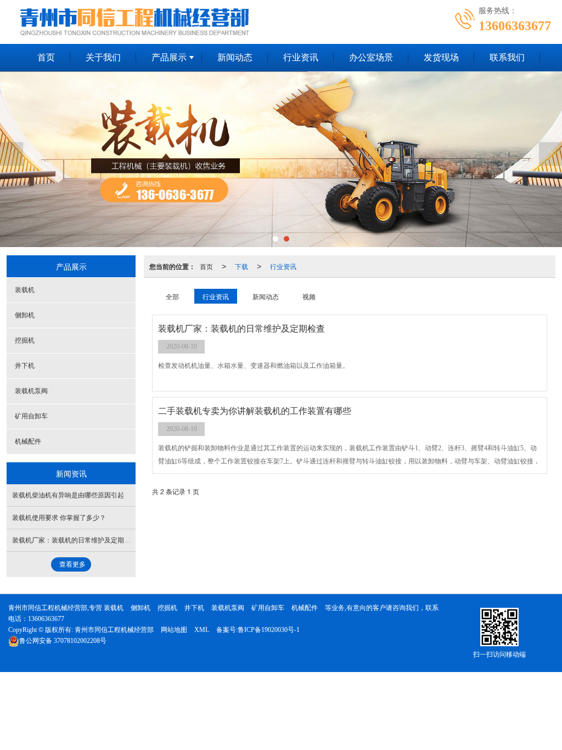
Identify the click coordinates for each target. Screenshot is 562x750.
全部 (172, 296)
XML (201, 630)
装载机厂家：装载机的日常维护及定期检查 (74, 540)
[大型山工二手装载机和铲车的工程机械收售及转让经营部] (281, 159)
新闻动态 (234, 57)
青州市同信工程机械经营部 (114, 630)
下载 (241, 266)
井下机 (25, 366)
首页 (46, 57)
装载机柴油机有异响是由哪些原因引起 (68, 495)
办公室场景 (371, 57)
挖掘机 (25, 340)
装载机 (25, 290)
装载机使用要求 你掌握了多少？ (59, 518)
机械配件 (28, 441)
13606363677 (46, 619)
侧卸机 (25, 315)
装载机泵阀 (31, 391)
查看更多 (72, 564)
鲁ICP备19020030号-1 (269, 630)
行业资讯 (300, 57)
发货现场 (441, 57)
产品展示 (169, 57)
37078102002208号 (62, 641)
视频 (309, 296)
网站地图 (174, 630)
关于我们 (103, 57)
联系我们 (507, 57)
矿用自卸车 (31, 416)
